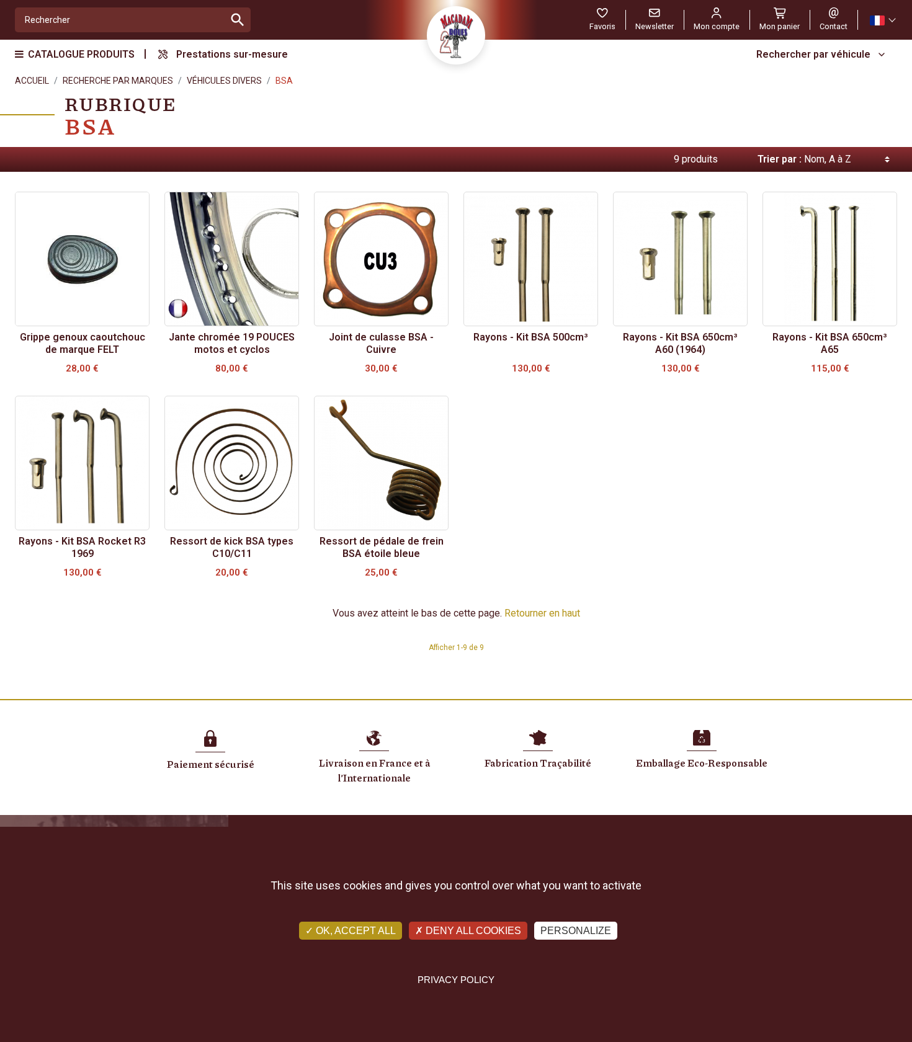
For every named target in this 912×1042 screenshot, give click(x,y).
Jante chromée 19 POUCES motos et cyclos (232, 343)
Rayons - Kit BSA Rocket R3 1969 (82, 547)
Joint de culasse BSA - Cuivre (381, 343)
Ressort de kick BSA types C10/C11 (231, 547)
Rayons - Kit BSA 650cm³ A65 (829, 343)
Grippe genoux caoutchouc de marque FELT (82, 343)
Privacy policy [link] (456, 979)
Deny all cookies (472, 930)
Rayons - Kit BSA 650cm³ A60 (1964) (680, 343)
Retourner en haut (542, 613)
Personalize (575, 930)
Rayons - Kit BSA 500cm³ (530, 337)
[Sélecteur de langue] (882, 20)
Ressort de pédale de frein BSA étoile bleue (382, 547)
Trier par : (780, 159)
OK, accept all (354, 930)
